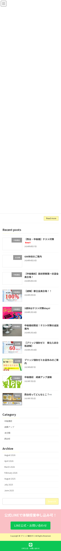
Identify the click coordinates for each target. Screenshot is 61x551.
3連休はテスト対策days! (37, 308)
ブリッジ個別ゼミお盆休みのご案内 (41, 361)
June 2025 (9, 490)
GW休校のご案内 (33, 256)
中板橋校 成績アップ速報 (38, 377)
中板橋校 (8, 421)
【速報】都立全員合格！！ (38, 290)
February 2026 (10, 472)
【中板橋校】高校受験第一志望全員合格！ (41, 275)
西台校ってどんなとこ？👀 (38, 394)
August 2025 (9, 478)
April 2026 (9, 460)
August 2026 (9, 454)
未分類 (7, 432)
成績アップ (9, 426)
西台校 (7, 438)
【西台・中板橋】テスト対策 (39, 240)
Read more (51, 218)
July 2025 (8, 484)
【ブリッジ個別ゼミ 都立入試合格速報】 (41, 344)
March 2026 (9, 466)
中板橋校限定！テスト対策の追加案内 (41, 327)
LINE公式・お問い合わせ (30, 548)
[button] (30, 526)
